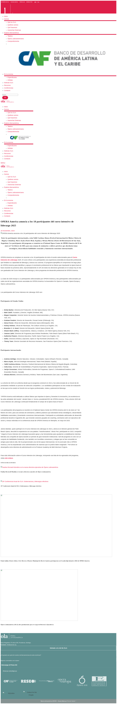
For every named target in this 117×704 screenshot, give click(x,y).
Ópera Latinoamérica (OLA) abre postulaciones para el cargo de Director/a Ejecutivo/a (27, 624)
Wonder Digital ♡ (71, 701)
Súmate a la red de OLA (58, 648)
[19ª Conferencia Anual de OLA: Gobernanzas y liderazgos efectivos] (24, 481)
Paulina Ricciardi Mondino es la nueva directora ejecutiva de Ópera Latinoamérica (26, 471)
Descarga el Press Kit (9, 665)
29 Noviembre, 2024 (8, 231)
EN (38, 2)
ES (35, 2)
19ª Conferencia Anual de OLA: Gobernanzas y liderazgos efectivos (21, 486)
